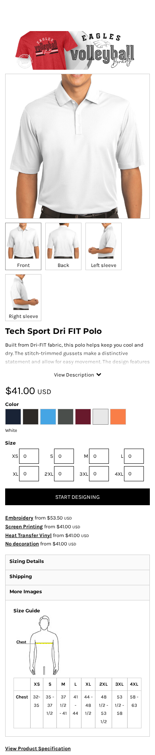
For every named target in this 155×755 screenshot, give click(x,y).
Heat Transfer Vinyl (28, 535)
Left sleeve (103, 265)
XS (15, 456)
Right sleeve (23, 316)
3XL (83, 474)
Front (23, 265)
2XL (49, 474)
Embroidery (19, 518)
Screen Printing (24, 526)
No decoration (22, 544)
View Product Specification (38, 748)
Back (63, 265)
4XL (119, 474)
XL (15, 474)
